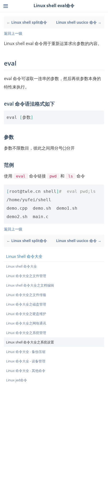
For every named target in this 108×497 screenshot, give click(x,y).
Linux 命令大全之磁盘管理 (26, 304)
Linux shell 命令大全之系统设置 (30, 342)
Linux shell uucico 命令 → (78, 22)
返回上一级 (13, 33)
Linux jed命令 (16, 380)
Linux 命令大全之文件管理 (26, 275)
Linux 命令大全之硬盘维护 (26, 313)
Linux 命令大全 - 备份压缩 (25, 351)
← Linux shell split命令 (27, 22)
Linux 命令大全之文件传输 (26, 294)
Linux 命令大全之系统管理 (26, 332)
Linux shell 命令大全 (21, 266)
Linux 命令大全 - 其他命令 (25, 370)
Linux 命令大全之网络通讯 (26, 323)
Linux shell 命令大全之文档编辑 (30, 285)
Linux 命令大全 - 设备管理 (25, 361)
